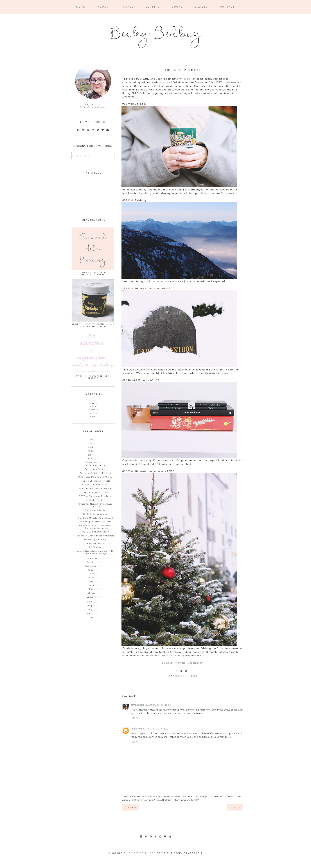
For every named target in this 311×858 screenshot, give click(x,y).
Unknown (136, 728)
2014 (90, 605)
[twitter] (146, 836)
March (92, 589)
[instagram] (141, 836)
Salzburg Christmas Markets (95, 473)
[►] (87, 451)
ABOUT (103, 7)
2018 (90, 451)
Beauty (93, 403)
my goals (185, 79)
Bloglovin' (168, 662)
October (91, 562)
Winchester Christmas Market (95, 488)
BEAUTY (201, 7)
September (91, 566)
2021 (91, 439)
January (91, 597)
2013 (90, 609)
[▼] (85, 462)
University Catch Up (95, 539)
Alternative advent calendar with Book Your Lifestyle (95, 552)
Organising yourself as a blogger (93, 377)
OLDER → (234, 807)
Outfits (93, 413)
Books (93, 406)
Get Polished (143, 853)
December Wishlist (95, 543)
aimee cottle (137, 704)
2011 (91, 617)
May (91, 581)
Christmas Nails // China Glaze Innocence (95, 505)
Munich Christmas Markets (95, 481)
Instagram (196, 662)
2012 (90, 613)
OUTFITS (152, 7)
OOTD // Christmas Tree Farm (95, 496)
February (92, 593)
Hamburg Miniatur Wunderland (95, 518)
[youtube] (160, 836)
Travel (93, 416)
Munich (206, 193)
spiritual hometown (156, 281)
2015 (90, 602)
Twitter (182, 662)
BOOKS (177, 7)
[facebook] (155, 836)
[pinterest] (150, 836)
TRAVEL (127, 7)
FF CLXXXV (95, 547)
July (91, 574)
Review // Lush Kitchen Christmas (95, 536)
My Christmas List (95, 500)
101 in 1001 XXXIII (95, 465)
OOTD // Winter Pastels (95, 485)
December (92, 462)
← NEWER (131, 807)
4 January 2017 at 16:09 (158, 704)
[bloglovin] (165, 836)
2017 (90, 455)
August (92, 570)
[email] (170, 836)
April (92, 585)
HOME (80, 7)
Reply (134, 717)
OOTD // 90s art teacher (95, 532)
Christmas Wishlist (95, 510)
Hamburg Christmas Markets (95, 522)
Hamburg (145, 193)
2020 (91, 443)
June (92, 578)
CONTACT (227, 7)
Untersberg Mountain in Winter (95, 477)
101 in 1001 (189, 676)
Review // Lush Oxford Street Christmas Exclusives (95, 527)
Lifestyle (93, 409)
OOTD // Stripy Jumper (95, 514)
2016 (90, 459)
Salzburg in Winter (95, 469)
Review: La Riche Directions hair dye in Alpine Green (93, 325)
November (92, 558)
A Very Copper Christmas (95, 492)
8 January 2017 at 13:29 (155, 728)
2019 (91, 447)
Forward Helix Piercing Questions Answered (93, 273)
